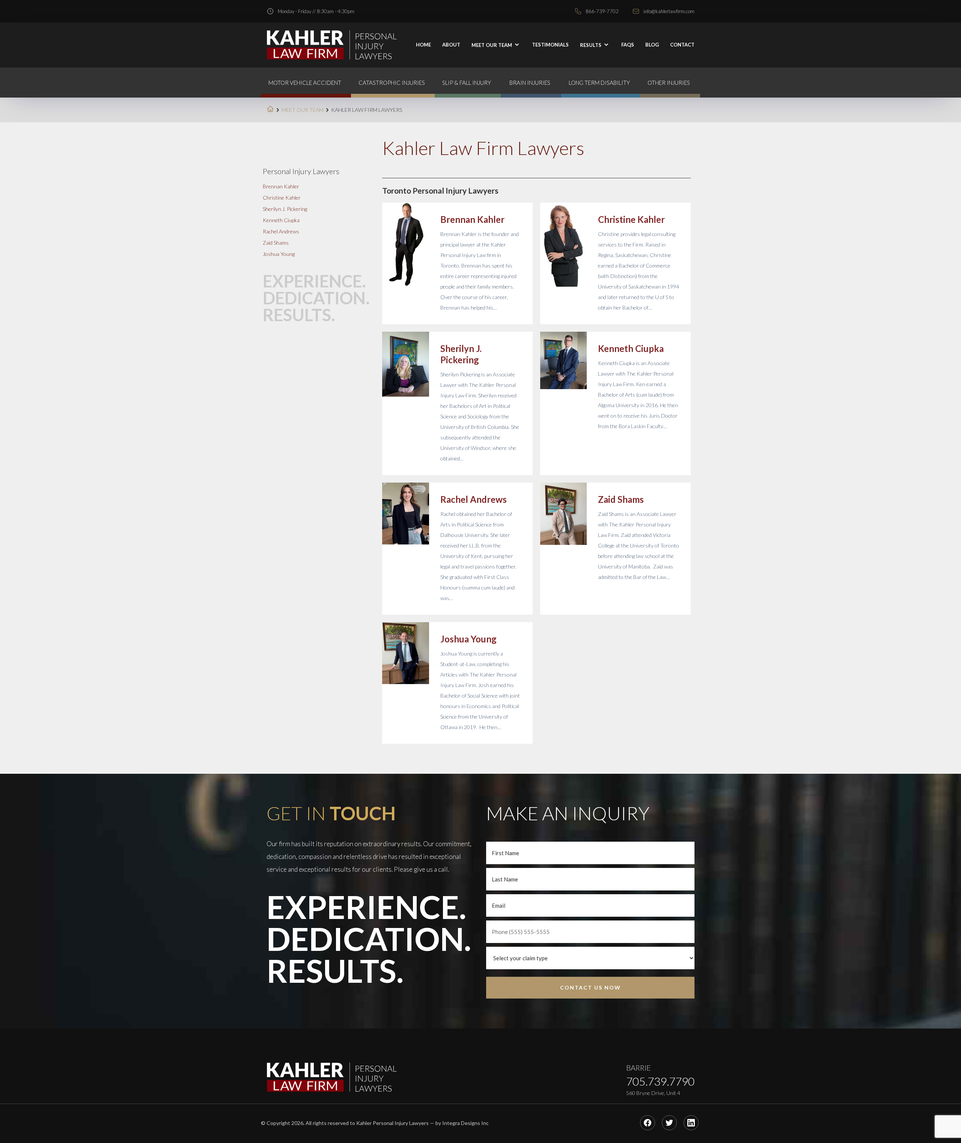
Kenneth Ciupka (631, 348)
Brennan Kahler (472, 219)
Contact (682, 45)
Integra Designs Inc (465, 1123)
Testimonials (550, 45)
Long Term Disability (599, 82)
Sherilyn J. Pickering (461, 354)
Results (591, 45)
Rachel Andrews (473, 499)
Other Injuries (669, 82)
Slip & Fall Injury (466, 82)
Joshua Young (468, 638)
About (451, 45)
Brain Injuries (529, 82)
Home (423, 45)
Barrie (638, 1067)
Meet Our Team (303, 110)
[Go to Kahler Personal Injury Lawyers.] (270, 110)
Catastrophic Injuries (391, 82)
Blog (652, 45)
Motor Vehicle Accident (304, 82)
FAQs (627, 45)
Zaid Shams (621, 499)
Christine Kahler (631, 219)
